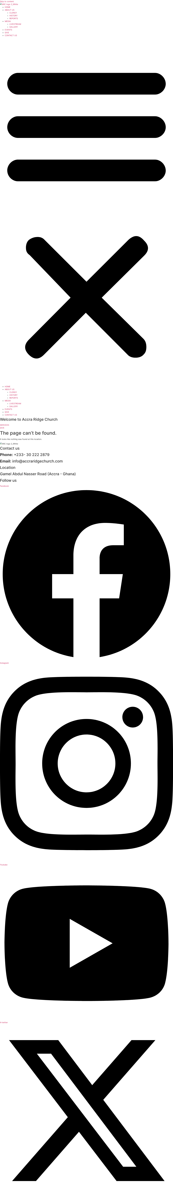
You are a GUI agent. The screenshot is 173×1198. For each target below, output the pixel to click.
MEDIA (8, 21)
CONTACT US (11, 35)
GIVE (7, 32)
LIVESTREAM (15, 24)
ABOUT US (9, 10)
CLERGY (13, 13)
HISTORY (13, 15)
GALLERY (13, 27)
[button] (86, 211)
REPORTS (13, 18)
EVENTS (8, 30)
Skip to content (7, 1)
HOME (7, 7)
